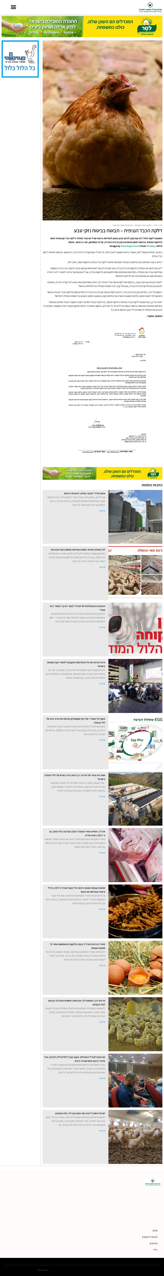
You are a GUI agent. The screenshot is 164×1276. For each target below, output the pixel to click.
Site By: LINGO (42, 1270)
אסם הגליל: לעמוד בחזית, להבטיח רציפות (84, 493)
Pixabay (151, 246)
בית (160, 225)
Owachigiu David (130, 246)
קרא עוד (102, 511)
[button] (13, 7)
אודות (155, 1230)
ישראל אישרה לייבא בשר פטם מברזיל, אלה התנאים (80, 1113)
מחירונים (154, 1243)
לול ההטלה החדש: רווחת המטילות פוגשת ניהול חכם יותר (77, 549)
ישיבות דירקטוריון (150, 1237)
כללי (155, 225)
